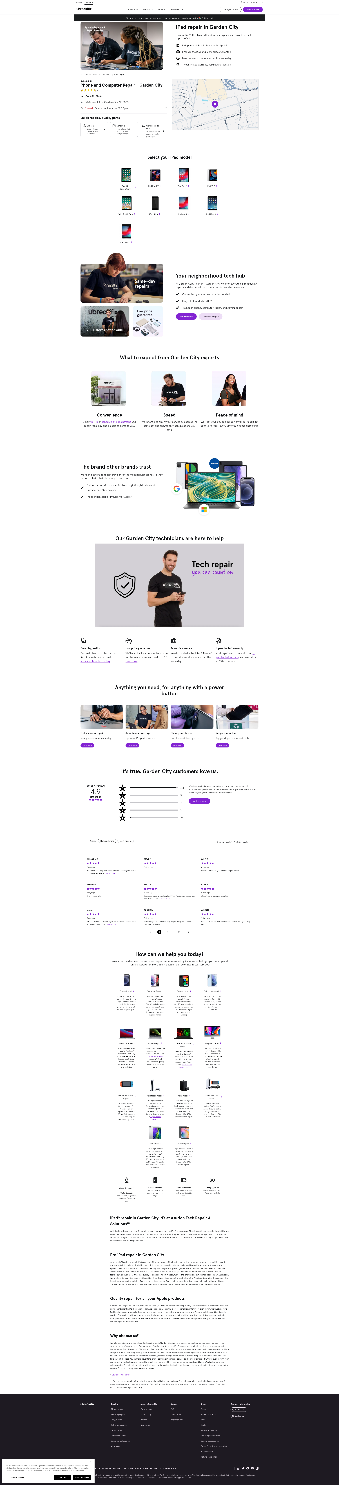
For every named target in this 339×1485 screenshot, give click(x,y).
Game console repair (211, 1097)
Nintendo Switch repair (125, 1097)
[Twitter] (243, 1468)
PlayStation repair (154, 1095)
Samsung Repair (154, 991)
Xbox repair (183, 1095)
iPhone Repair (125, 991)
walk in (94, 422)
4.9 (98, 90)
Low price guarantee (155, 1056)
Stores (245, 2)
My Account (258, 2)
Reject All (62, 1477)
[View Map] (215, 104)
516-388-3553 (93, 96)
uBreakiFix (88, 2)
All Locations (86, 74)
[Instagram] (238, 1468)
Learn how (131, 661)
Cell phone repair (212, 991)
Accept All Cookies (82, 1477)
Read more (110, 873)
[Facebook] (247, 1468)
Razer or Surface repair (183, 1045)
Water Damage (126, 1188)
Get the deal (207, 18)
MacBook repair (126, 1043)
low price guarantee (219, 52)
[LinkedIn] (257, 1468)
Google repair (183, 991)
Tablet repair (183, 1143)
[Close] (90, 1462)
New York (97, 74)
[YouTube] (252, 1468)
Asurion (79, 2)
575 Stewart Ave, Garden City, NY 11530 (107, 102)
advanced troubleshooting (95, 661)
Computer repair (211, 1043)
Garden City (108, 74)
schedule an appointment (116, 422)
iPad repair (154, 1143)
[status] (112, 868)
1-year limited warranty (195, 64)
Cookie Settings (18, 1477)
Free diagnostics (191, 52)
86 (179, 932)
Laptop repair (154, 1043)
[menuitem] (133, 9)
